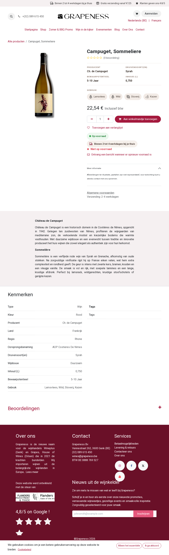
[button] (11, 16)
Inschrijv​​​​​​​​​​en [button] (143, 513)
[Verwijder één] (92, 119)
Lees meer (32, 472)
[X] (143, 466)
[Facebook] (131, 466)
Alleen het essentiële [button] (129, 545)
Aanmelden (151, 13)
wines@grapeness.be (84, 456)
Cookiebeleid (24, 549)
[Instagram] (120, 466)
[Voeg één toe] (108, 119)
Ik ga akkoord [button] (152, 545)
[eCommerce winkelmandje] (136, 13)
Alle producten (16, 41)
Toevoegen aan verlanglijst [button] (107, 127)
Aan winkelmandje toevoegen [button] (140, 119)
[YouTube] (120, 476)
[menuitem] (137, 20)
